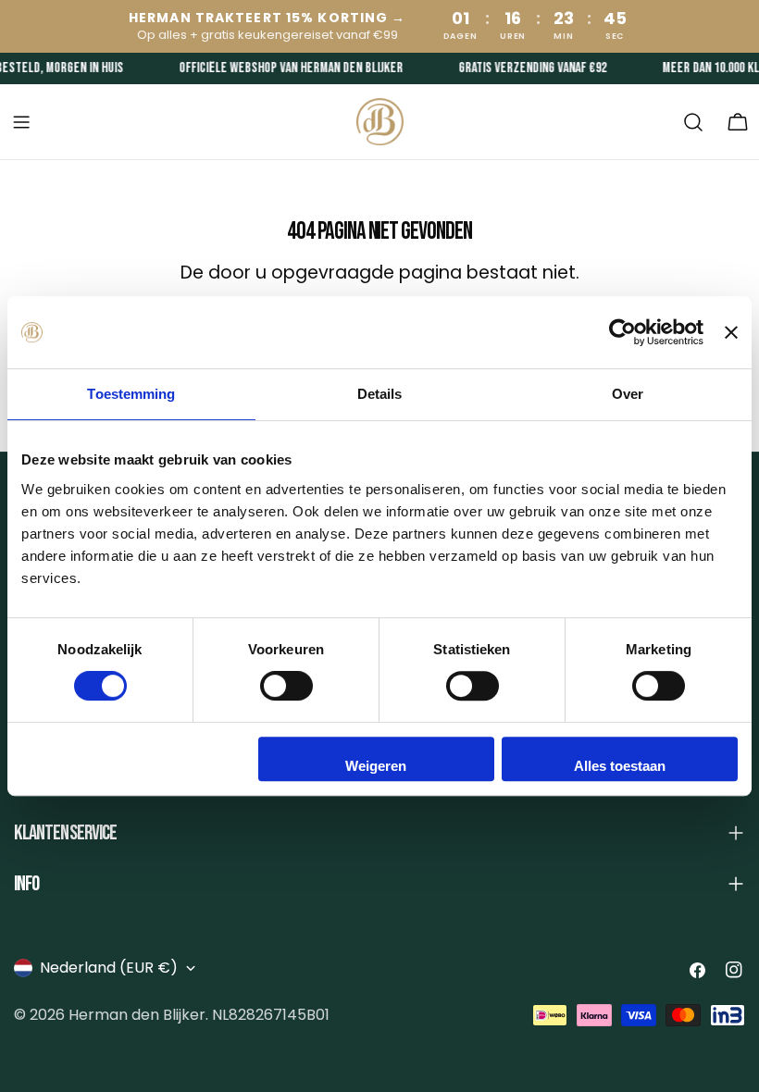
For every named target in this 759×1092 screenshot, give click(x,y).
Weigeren (375, 766)
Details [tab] (380, 394)
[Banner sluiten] (731, 332)
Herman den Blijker (136, 1014)
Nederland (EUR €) (109, 967)
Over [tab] (627, 394)
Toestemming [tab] (131, 394)
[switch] (286, 686)
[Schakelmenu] (21, 122)
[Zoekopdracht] (693, 122)
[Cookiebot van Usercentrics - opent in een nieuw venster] (622, 332)
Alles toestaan (620, 766)
